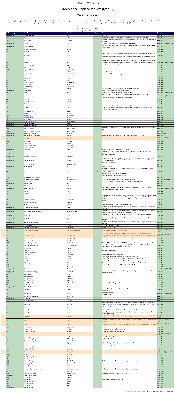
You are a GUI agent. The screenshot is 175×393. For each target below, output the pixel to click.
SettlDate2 (26, 316)
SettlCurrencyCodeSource (31, 296)
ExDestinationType (29, 147)
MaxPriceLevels (28, 119)
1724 (7, 359)
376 (7, 239)
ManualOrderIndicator (30, 347)
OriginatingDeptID (29, 363)
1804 (7, 381)
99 (7, 205)
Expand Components (81, 31)
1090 (7, 119)
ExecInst (26, 107)
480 (7, 339)
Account (26, 76)
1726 (7, 365)
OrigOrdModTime (28, 74)
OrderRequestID (28, 40)
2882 (7, 361)
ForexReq (26, 290)
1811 (7, 385)
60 (7, 181)
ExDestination (27, 143)
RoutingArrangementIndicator (32, 367)
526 (7, 66)
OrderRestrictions (28, 277)
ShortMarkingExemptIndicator (32, 177)
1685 (7, 377)
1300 (7, 141)
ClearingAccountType (30, 327)
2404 (7, 241)
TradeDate (26, 51)
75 (7, 51)
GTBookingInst (28, 263)
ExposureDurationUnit (30, 267)
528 (7, 275)
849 (7, 235)
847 (7, 225)
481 (7, 341)
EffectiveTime (27, 257)
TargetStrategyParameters (31, 230)
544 (7, 100)
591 (7, 86)
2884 (7, 369)
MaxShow (26, 334)
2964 (7, 131)
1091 (7, 281)
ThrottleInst (27, 377)
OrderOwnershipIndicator (31, 373)
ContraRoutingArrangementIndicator (34, 369)
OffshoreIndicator (29, 300)
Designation (27, 345)
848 (7, 230)
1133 (7, 145)
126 (7, 261)
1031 (7, 355)
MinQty (26, 113)
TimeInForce (27, 255)
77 (7, 329)
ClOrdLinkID (27, 68)
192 (7, 320)
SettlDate (26, 96)
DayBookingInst (28, 82)
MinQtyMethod (28, 115)
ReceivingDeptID (28, 365)
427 (7, 263)
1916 (7, 267)
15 (7, 251)
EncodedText (27, 313)
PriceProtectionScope (30, 203)
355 (7, 313)
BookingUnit (27, 84)
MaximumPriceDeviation (30, 121)
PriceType (26, 193)
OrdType (26, 191)
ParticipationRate (28, 235)
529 (7, 277)
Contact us (149, 391)
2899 (7, 296)
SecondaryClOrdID (29, 66)
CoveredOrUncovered (30, 331)
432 (7, 259)
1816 (7, 327)
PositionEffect (28, 329)
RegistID (26, 343)
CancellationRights (29, 339)
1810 (7, 383)
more (2, 27)
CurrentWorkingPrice (29, 200)
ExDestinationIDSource (30, 145)
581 (7, 80)
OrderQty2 (27, 320)
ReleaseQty (27, 385)
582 (7, 285)
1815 (7, 279)
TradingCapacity (28, 279)
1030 (7, 352)
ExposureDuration (29, 265)
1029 (7, 349)
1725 (7, 363)
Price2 (25, 324)
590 (7, 84)
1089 (7, 117)
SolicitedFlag (27, 248)
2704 (7, 147)
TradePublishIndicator (30, 283)
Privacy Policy (170, 391)
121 (7, 290)
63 (7, 92)
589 (7, 82)
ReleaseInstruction (29, 383)
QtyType (26, 185)
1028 (7, 347)
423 (7, 193)
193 (7, 316)
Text (25, 308)
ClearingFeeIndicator (29, 102)
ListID (25, 72)
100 (7, 143)
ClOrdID (26, 62)
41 (7, 56)
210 (7, 334)
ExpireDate (27, 259)
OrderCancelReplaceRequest (81, 9)
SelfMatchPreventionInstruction (32, 131)
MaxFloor (26, 138)
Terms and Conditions (159, 391)
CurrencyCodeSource (29, 253)
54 (7, 172)
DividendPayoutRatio (30, 164)
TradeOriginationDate (30, 49)
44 (7, 196)
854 (7, 185)
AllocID (26, 88)
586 (7, 74)
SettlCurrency (27, 293)
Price (25, 196)
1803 (7, 379)
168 (7, 257)
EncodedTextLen (28, 310)
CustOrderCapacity (29, 285)
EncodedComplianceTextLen (31, 243)
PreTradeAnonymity (29, 281)
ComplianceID (28, 239)
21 (7, 104)
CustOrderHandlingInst (30, 355)
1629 (7, 265)
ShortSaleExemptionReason (31, 179)
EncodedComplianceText (31, 246)
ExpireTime (27, 261)
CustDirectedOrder (29, 349)
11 (7, 62)
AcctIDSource (27, 78)
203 (7, 331)
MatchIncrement (28, 117)
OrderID (26, 37)
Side (25, 172)
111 (7, 138)
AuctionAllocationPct (30, 381)
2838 (7, 200)
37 (7, 37)
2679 (7, 373)
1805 (7, 111)
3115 (7, 164)
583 (7, 68)
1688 (7, 179)
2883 (7, 367)
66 (7, 72)
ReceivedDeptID (28, 352)
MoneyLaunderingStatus (30, 341)
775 (7, 304)
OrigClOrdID (27, 56)
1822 (7, 115)
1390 (7, 283)
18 (7, 107)
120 (7, 293)
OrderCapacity (28, 275)
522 (7, 371)
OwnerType (27, 371)
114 (7, 337)
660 (7, 78)
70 (7, 88)
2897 (7, 253)
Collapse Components (94, 31)
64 (7, 96)
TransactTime (27, 181)
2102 (7, 177)
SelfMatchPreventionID (30, 128)
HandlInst (26, 104)
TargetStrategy (28, 225)
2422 (7, 40)
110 (7, 113)
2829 (7, 70)
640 (7, 324)
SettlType (26, 92)
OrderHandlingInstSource (30, 357)
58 (7, 308)
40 (7, 191)
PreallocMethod (28, 86)
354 (7, 310)
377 (7, 248)
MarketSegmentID (28, 141)
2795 (7, 300)
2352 (7, 246)
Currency (26, 251)
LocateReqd (27, 337)
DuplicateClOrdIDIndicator (31, 70)
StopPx (26, 205)
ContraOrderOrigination (30, 361)
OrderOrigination (28, 359)
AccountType (27, 80)
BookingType (27, 304)
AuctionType (27, 379)
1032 (7, 357)
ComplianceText (28, 241)
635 (7, 102)
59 (7, 255)
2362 (7, 128)
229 (7, 49)
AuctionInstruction (29, 111)
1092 (7, 203)
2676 (7, 121)
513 (7, 343)
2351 (7, 243)
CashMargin (27, 100)
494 (7, 345)
